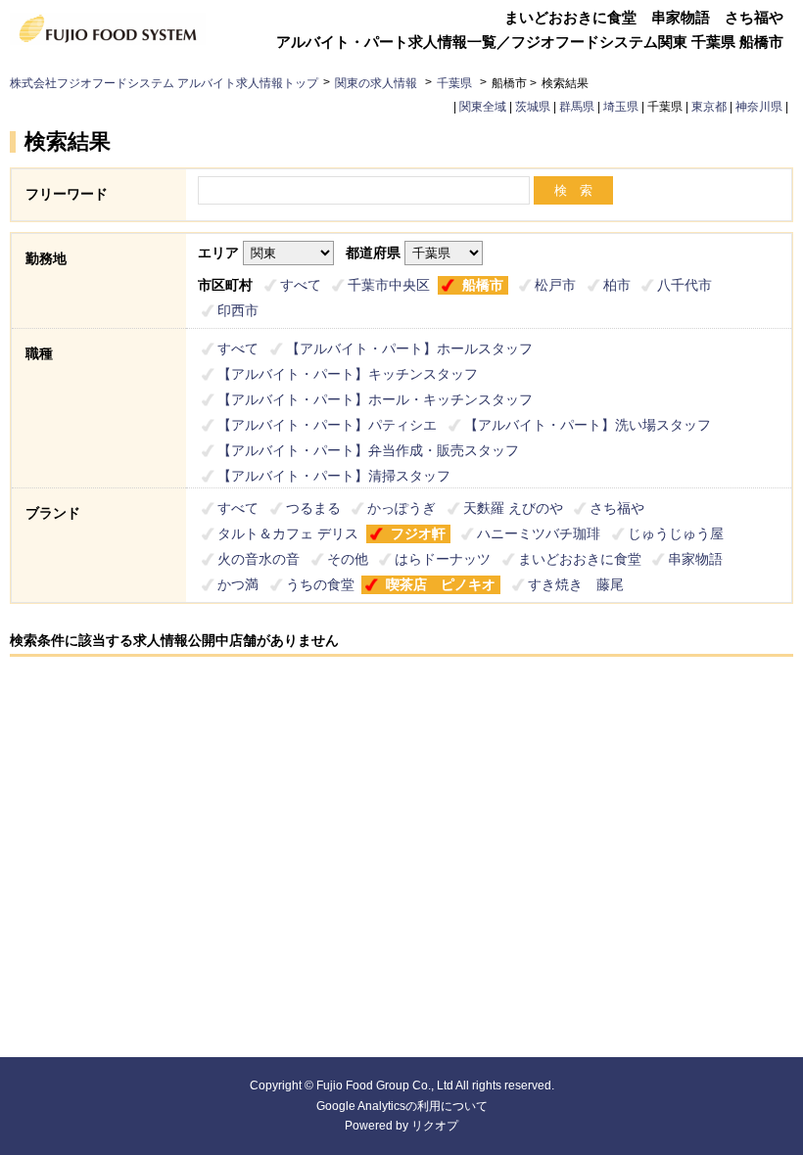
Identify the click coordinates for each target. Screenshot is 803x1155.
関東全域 (482, 107)
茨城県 (532, 107)
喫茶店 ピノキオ (441, 584)
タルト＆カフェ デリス (287, 533)
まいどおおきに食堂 (579, 559)
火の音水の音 (258, 559)
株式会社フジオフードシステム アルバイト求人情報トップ (164, 83)
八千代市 (684, 285)
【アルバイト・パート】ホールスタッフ (409, 348)
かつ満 (238, 584)
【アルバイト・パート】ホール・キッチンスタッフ (375, 399)
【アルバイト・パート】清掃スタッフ (333, 476)
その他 (347, 559)
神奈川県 (758, 107)
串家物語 (695, 559)
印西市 (238, 310)
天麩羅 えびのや (513, 508)
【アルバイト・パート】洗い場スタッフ (587, 425)
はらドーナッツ (443, 559)
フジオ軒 (418, 533)
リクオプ (434, 1125)
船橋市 (482, 285)
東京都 (709, 107)
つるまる (313, 508)
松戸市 (555, 285)
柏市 (617, 285)
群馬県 (576, 107)
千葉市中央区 (389, 285)
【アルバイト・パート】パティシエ (327, 425)
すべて (300, 285)
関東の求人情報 (377, 83)
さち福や (617, 508)
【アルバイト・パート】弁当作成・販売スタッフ (368, 450)
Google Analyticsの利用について (402, 1106)
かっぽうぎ (401, 508)
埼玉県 (620, 107)
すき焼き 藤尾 (576, 584)
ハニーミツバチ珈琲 (538, 533)
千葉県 (454, 83)
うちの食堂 (320, 584)
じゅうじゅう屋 (676, 533)
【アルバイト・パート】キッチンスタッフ (347, 374)
